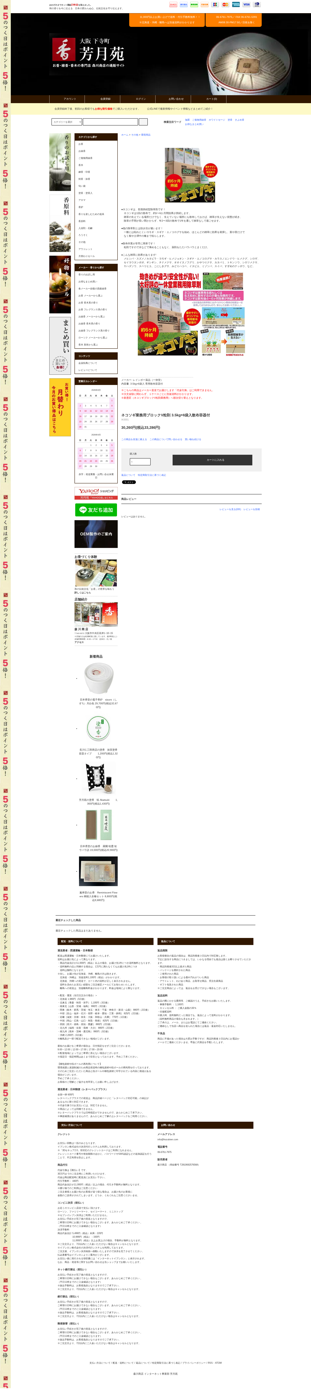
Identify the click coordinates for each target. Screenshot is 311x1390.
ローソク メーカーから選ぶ (92, 337)
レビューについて (87, 370)
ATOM (218, 1363)
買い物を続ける (193, 439)
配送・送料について (123, 1363)
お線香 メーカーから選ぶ (91, 316)
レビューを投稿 (252, 509)
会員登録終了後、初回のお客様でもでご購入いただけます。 (97, 108)
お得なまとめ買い (194, 124)
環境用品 (145, 135)
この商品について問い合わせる (166, 439)
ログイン (141, 98)
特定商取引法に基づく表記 (152, 475)
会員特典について (87, 363)
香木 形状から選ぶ (88, 344)
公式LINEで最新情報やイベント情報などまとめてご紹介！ (180, 108)
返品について (128, 475)
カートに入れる (215, 459)
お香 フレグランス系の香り (92, 309)
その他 (134, 135)
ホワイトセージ (217, 120)
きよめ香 (239, 120)
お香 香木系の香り (88, 302)
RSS (210, 1363)
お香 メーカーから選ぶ (90, 295)
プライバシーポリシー (194, 1363)
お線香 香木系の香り (89, 323)
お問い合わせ (176, 98)
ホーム (124, 135)
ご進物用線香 (199, 120)
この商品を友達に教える (134, 439)
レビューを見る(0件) (230, 509)
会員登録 (105, 98)
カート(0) (211, 98)
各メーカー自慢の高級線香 (92, 288)
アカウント (70, 98)
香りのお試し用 (86, 274)
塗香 (230, 120)
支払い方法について (100, 1363)
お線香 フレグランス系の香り (94, 330)
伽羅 (187, 120)
